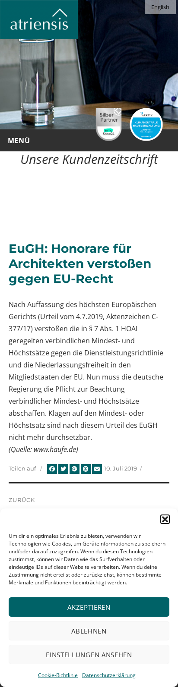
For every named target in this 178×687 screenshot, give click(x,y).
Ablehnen (89, 631)
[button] (165, 519)
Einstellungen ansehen (89, 654)
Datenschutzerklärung (109, 675)
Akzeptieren (89, 607)
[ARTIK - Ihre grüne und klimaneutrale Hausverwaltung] (146, 124)
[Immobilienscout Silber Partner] (108, 124)
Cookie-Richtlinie (58, 675)
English (160, 7)
